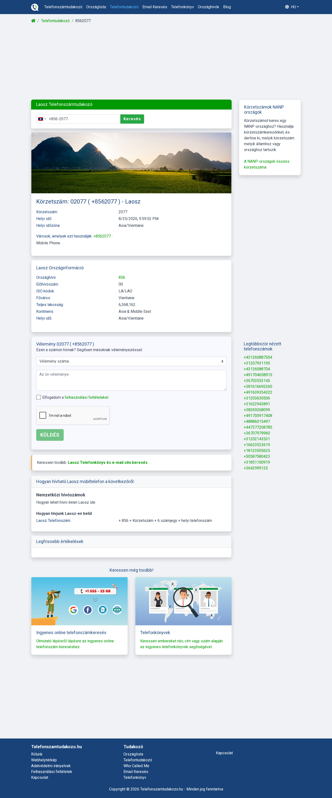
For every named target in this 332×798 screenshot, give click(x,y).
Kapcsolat (39, 777)
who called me (136, 766)
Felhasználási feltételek (51, 771)
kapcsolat (224, 753)
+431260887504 (258, 357)
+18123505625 (257, 450)
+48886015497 (257, 421)
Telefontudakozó (55, 20)
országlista (96, 7)
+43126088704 (257, 369)
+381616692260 (258, 386)
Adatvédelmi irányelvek (51, 766)
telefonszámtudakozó (63, 7)
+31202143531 (257, 439)
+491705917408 (258, 415)
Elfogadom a (75, 397)
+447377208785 (258, 427)
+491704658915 (258, 375)
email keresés (154, 7)
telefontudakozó (124, 7)
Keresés (132, 119)
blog (227, 7)
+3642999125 (256, 468)
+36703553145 (257, 380)
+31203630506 (257, 398)
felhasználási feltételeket (86, 397)
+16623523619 (257, 444)
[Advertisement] (165, 62)
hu (293, 7)
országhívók (208, 7)
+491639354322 (258, 392)
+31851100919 (257, 462)
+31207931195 (257, 363)
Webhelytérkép (44, 760)
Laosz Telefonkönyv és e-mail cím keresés (108, 462)
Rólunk (37, 754)
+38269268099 (257, 409)
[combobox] (41, 119)
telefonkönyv (182, 7)
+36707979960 (257, 433)
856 (122, 277)
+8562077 (102, 236)
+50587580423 (257, 456)
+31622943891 (257, 404)
